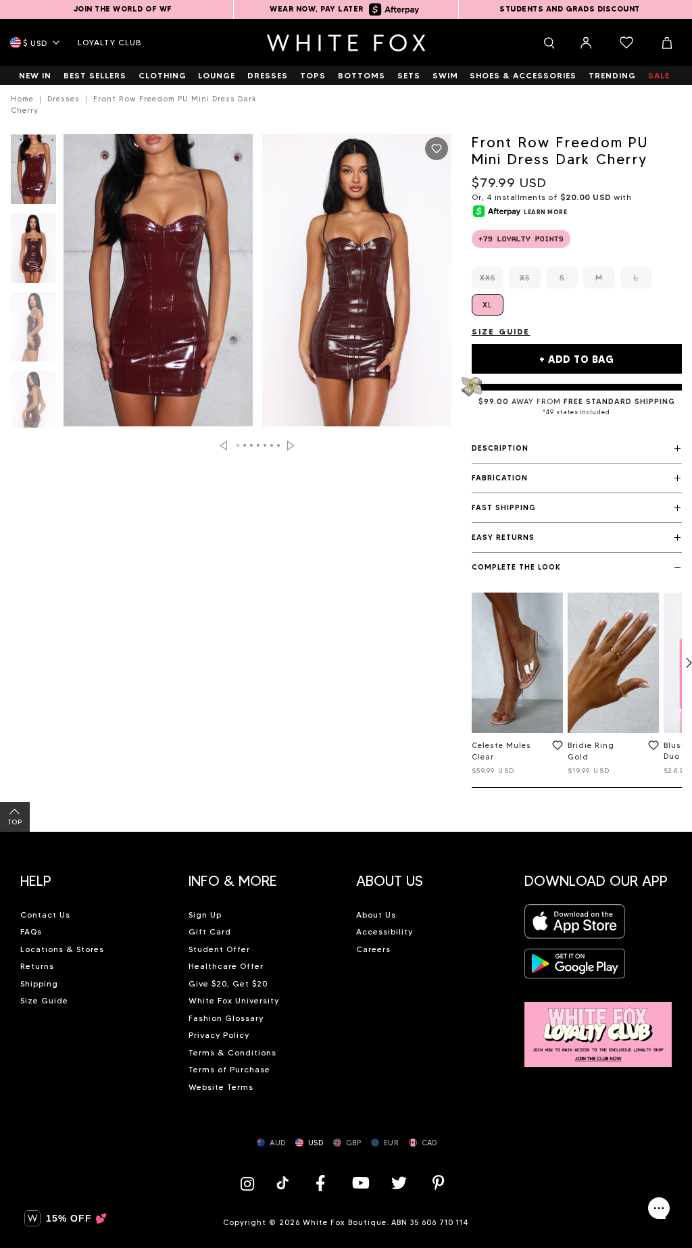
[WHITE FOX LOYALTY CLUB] (598, 1027)
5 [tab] (265, 445)
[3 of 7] (33, 331)
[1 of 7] (33, 173)
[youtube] (359, 1183)
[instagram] (250, 1183)
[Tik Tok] (284, 1183)
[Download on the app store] (575, 925)
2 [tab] (244, 445)
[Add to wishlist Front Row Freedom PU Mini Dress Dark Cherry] (436, 149)
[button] (577, 449)
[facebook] (320, 1183)
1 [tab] (238, 445)
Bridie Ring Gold (591, 751)
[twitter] (399, 1183)
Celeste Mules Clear (501, 751)
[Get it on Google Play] (575, 967)
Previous (223, 446)
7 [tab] (278, 445)
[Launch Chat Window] (658, 1208)
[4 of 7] (33, 410)
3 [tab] (251, 445)
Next (291, 446)
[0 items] (626, 42)
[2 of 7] (33, 252)
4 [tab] (258, 445)
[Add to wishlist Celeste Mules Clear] (555, 748)
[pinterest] (438, 1183)
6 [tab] (271, 445)
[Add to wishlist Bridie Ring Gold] (651, 748)
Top (15, 822)
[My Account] (586, 42)
